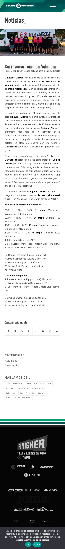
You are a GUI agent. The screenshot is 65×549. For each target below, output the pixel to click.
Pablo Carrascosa (38, 388)
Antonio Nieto (18, 384)
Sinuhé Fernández (27, 393)
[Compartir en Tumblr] (36, 331)
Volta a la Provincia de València (18, 398)
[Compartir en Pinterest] (22, 331)
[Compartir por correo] (56, 331)
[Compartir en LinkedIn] (29, 331)
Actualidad (11, 360)
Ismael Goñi (23, 388)
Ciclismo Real (13, 365)
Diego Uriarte (31, 384)
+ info (37, 544)
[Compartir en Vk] (42, 331)
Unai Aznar (41, 393)
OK (28, 544)
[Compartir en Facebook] (8, 331)
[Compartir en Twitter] (15, 331)
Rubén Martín (11, 393)
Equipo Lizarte (45, 384)
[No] (61, 538)
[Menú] (53, 6)
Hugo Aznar (11, 388)
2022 (8, 384)
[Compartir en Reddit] (49, 331)
